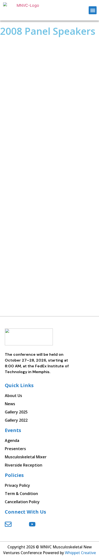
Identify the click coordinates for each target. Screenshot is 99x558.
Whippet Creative (80, 552)
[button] (93, 10)
